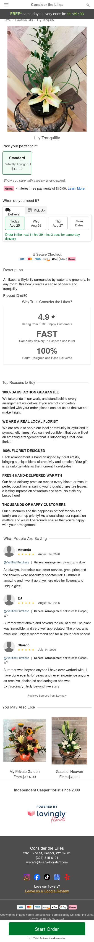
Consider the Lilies (47, 4)
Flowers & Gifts (24, 20)
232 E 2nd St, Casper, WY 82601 (47, 853)
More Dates (79, 223)
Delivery (14, 213)
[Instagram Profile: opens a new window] (27, 877)
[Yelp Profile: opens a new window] (67, 877)
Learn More (76, 188)
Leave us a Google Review (47, 891)
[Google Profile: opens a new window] (57, 877)
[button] (84, 931)
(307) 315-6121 (47, 857)
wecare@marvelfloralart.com (47, 862)
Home (7, 20)
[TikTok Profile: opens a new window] (47, 877)
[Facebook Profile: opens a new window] (37, 877)
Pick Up (39, 210)
